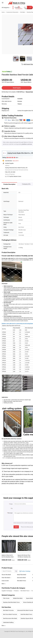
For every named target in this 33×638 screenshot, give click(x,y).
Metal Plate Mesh (21, 574)
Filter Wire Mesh (6, 577)
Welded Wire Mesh (18, 598)
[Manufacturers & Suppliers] (16, 3)
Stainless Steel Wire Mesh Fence (11, 602)
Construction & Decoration (12, 12)
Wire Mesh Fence (21, 580)
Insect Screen (5, 580)
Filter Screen (6, 598)
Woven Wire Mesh (6, 574)
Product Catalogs (25, 571)
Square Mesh (29, 598)
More (3, 625)
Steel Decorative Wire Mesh (10, 618)
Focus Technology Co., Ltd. (21, 631)
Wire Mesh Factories (8, 610)
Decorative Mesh (21, 577)
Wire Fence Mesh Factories (10, 614)
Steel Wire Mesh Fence (26, 614)
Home (3, 12)
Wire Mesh (22, 12)
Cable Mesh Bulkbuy (8, 622)
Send (16, 527)
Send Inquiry (17, 88)
